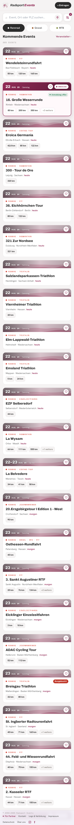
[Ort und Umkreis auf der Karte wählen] (57, 17)
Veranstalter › (63, 36)
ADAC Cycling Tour (21, 650)
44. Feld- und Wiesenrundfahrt (30, 756)
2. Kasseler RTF (18, 792)
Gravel (38, 27)
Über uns (21, 822)
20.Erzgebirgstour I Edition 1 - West (34, 509)
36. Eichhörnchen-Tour (24, 205)
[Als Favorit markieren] (66, 51)
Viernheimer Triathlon (23, 304)
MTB (61, 27)
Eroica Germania (19, 135)
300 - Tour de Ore (19, 170)
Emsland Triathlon (20, 368)
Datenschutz (8, 822)
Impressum (53, 816)
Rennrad (15, 27)
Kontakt (22, 816)
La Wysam (14, 438)
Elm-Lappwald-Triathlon (25, 339)
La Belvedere (16, 474)
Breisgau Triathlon (21, 686)
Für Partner (10, 816)
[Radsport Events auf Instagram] (29, 822)
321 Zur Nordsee (19, 241)
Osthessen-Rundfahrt (23, 544)
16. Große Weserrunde (24, 100)
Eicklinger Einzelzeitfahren (27, 615)
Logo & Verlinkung (37, 816)
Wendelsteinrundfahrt (23, 63)
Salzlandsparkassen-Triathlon (30, 276)
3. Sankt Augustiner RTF (25, 579)
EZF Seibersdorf (19, 403)
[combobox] (31, 17)
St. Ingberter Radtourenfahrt (29, 721)
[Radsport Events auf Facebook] (34, 822)
